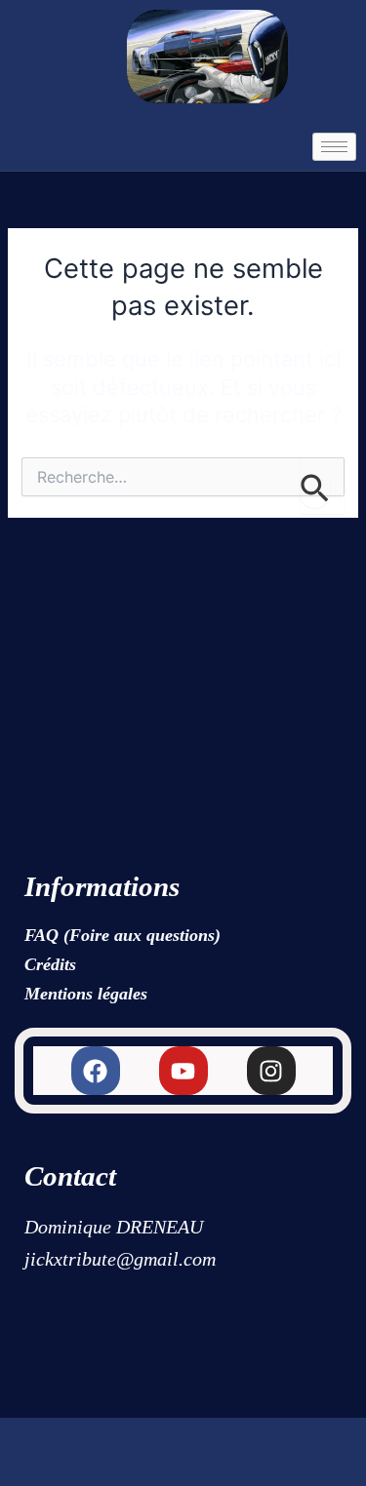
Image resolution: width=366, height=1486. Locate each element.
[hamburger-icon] (334, 147)
